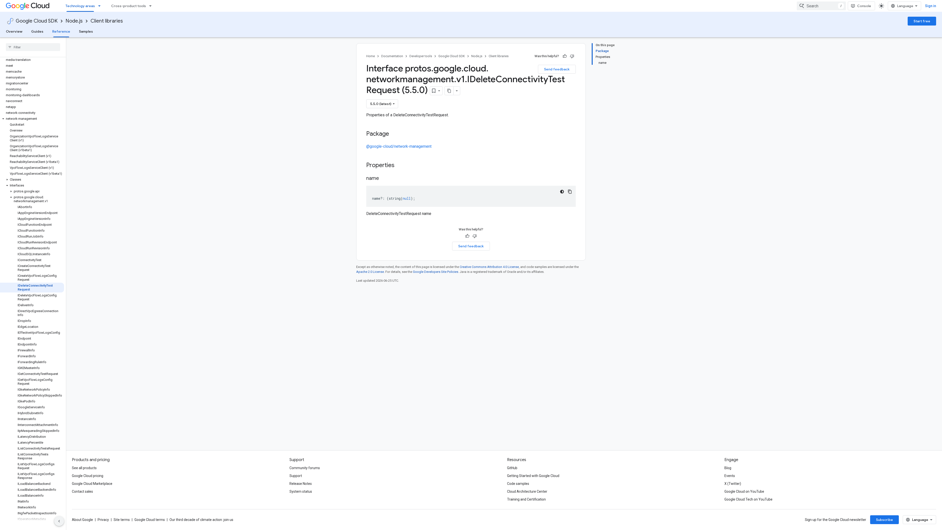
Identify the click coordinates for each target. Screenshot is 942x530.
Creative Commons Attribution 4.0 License (489, 267)
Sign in (930, 6)
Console (864, 6)
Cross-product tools (128, 6)
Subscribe (884, 519)
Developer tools (420, 56)
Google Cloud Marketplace (92, 484)
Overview (14, 31)
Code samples (518, 484)
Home (370, 56)
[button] (32, 119)
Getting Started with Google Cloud (533, 476)
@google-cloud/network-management (399, 146)
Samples (86, 31)
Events (729, 476)
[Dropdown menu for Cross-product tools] (152, 6)
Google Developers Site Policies (435, 272)
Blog (727, 468)
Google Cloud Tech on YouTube (748, 499)
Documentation (392, 56)
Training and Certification (526, 499)
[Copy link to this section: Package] (394, 134)
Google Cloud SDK (37, 21)
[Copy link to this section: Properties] (401, 166)
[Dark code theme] (562, 192)
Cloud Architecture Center (527, 491)
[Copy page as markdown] (449, 91)
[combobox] (821, 5)
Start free (922, 21)
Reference (61, 31)
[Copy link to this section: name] (384, 179)
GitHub (512, 468)
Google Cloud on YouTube (744, 491)
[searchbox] (33, 47)
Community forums (304, 468)
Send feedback (557, 69)
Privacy (103, 520)
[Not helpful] (572, 56)
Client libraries (107, 21)
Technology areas (80, 6)
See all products (84, 468)
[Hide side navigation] (59, 521)
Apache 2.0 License (370, 272)
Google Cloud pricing (87, 476)
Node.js (74, 21)
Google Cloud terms (149, 520)
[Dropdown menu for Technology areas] (101, 6)
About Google (82, 520)
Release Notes (300, 484)
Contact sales (82, 491)
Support (295, 476)
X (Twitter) (732, 484)
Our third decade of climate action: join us (201, 520)
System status (300, 491)
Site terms (122, 520)
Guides (37, 31)
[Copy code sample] (570, 192)
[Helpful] (564, 56)
